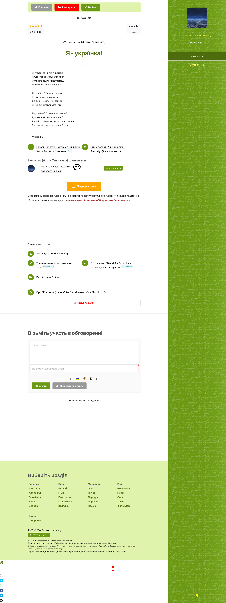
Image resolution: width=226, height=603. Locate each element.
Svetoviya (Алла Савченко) (197, 35)
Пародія (93, 497)
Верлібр (63, 488)
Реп (119, 483)
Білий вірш (35, 497)
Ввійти (92, 7)
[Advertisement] (84, 225)
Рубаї (120, 492)
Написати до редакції (40, 535)
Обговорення (197, 64)
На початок (197, 56)
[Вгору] (113, 600)
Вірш (61, 483)
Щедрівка (35, 520)
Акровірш (35, 492)
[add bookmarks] (113, 568)
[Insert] (77, 378)
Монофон (94, 483)
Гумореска (65, 497)
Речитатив (123, 488)
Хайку (32, 515)
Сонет (121, 497)
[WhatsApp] (113, 585)
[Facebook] (113, 590)
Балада (33, 505)
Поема (92, 505)
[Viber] (113, 575)
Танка (120, 501)
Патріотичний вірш (47, 277)
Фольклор (123, 505)
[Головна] (113, 562)
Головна (43, 7)
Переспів (93, 501)
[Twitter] (113, 595)
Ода (90, 488)
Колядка (63, 505)
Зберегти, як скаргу (71, 385)
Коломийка (65, 501)
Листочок (34, 488)
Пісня (91, 492)
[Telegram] (113, 580)
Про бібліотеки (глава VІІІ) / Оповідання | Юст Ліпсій (67, 292)
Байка (32, 501)
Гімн (61, 492)
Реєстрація (69, 7)
